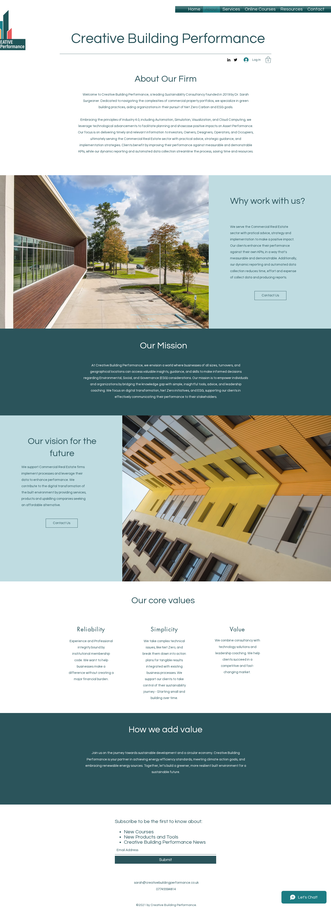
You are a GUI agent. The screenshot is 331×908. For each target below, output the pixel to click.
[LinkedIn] (229, 60)
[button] (268, 59)
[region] (91, 655)
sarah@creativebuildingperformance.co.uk (166, 882)
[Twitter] (235, 60)
